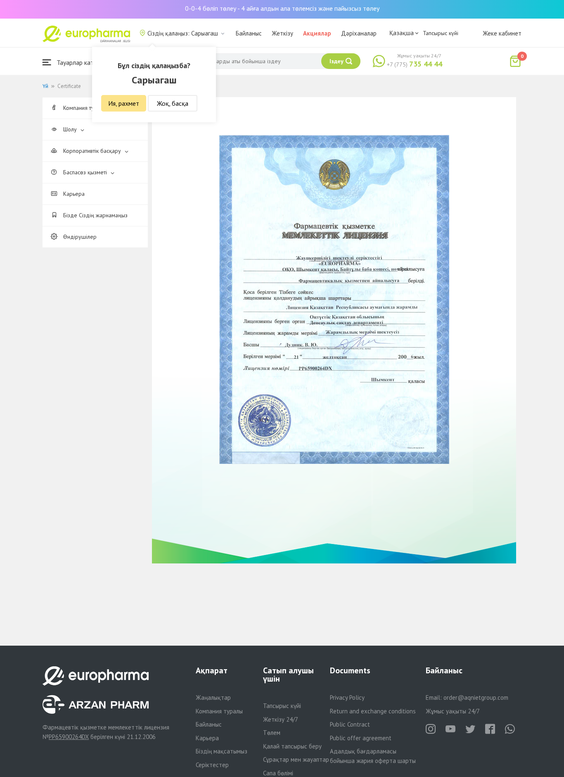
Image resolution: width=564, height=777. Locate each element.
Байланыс (249, 33)
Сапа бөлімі (278, 773)
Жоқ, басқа (172, 103)
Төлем (271, 733)
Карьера (73, 193)
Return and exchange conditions (373, 711)
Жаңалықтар (213, 697)
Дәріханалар (359, 33)
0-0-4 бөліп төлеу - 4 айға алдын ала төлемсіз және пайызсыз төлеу (282, 8)
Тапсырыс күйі (440, 33)
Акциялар (317, 33)
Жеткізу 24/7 (280, 719)
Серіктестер (212, 765)
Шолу (70, 129)
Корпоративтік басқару (92, 150)
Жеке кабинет (502, 33)
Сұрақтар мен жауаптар (296, 759)
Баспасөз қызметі (85, 172)
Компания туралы (219, 711)
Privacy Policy (347, 697)
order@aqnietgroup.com (475, 697)
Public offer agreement (360, 738)
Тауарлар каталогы (82, 62)
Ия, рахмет (123, 103)
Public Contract (350, 724)
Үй (45, 86)
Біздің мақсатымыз (221, 751)
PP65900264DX (69, 737)
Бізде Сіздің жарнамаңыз (95, 215)
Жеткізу (282, 33)
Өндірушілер (79, 236)
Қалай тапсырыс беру (292, 746)
